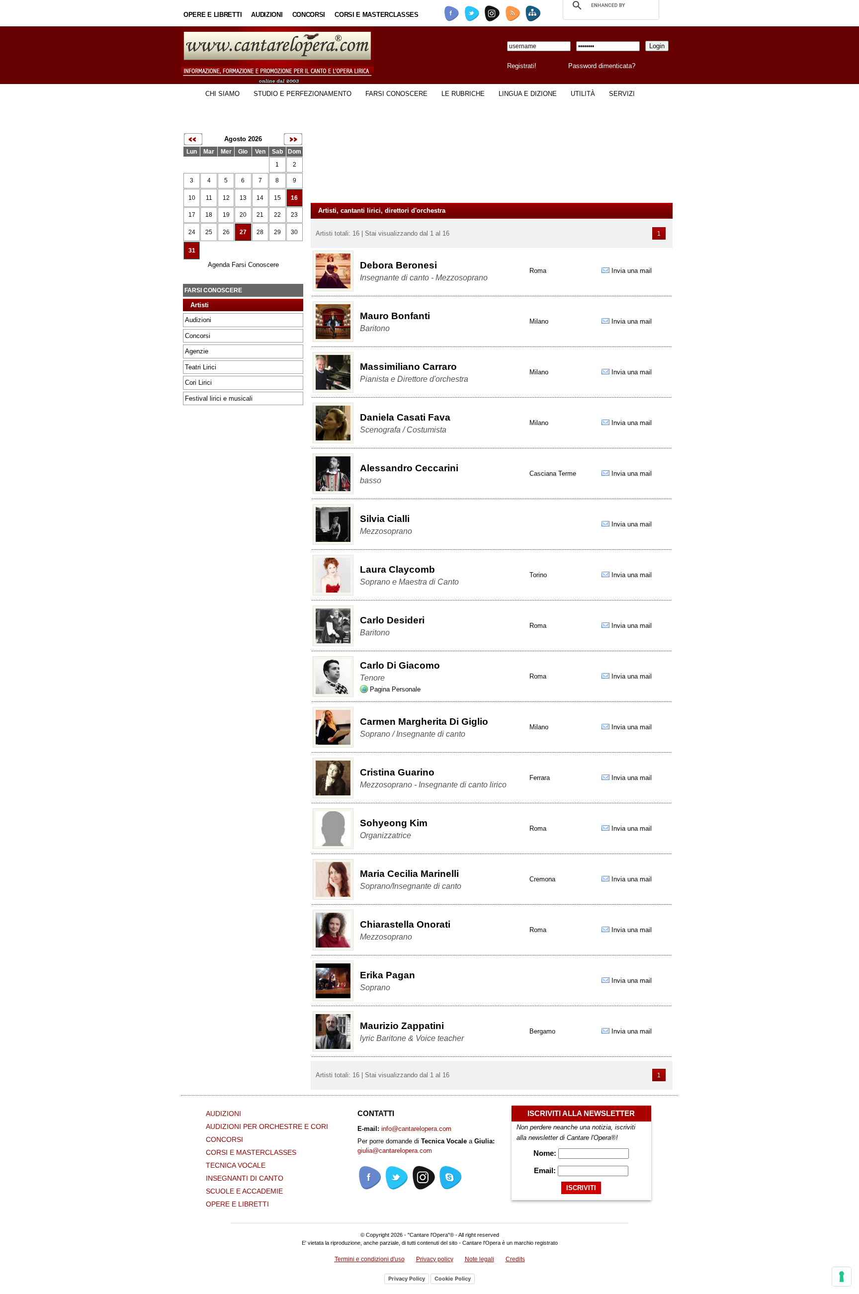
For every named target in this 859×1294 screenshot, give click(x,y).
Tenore (372, 678)
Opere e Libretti (212, 14)
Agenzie (196, 351)
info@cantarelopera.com (416, 1128)
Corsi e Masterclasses (377, 14)
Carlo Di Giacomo (400, 665)
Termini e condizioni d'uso (370, 1259)
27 (243, 232)
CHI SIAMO (222, 93)
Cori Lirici (198, 382)
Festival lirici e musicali (219, 398)
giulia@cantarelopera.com (394, 1150)
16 (294, 197)
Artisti (199, 305)
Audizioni (266, 14)
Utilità (583, 93)
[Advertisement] (220, 568)
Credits (515, 1259)
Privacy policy (434, 1259)
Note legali (479, 1259)
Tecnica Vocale (235, 1165)
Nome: (545, 1153)
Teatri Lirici (200, 367)
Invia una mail (631, 270)
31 (191, 250)
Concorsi (309, 14)
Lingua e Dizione (528, 93)
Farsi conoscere (396, 93)
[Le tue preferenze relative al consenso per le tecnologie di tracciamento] (841, 1276)
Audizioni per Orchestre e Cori (267, 1126)
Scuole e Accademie (244, 1191)
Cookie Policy (452, 1278)
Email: (546, 1170)
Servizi (622, 93)
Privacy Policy (406, 1278)
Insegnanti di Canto (244, 1178)
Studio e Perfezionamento (302, 93)
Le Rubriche (463, 93)
